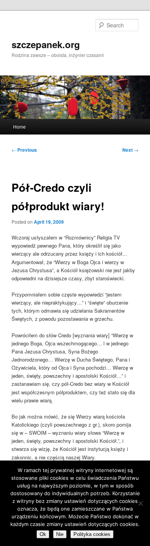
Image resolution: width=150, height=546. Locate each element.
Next (130, 149)
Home (19, 126)
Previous (24, 149)
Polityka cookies (91, 534)
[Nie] (140, 503)
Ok (43, 534)
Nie (59, 534)
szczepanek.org (46, 44)
